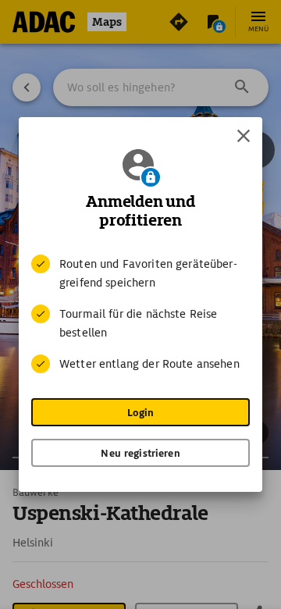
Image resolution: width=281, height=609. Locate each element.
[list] (140, 314)
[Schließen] (243, 136)
